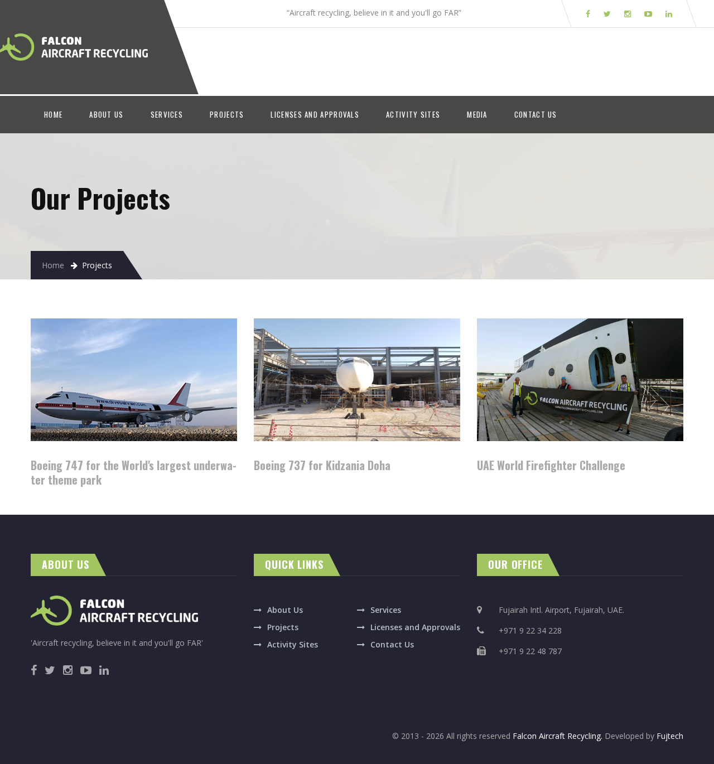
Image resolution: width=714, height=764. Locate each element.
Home (53, 265)
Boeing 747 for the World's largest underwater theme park (134, 472)
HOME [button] (60, 114)
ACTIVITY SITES (413, 114)
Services (385, 610)
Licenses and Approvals (415, 627)
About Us (285, 610)
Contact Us (392, 644)
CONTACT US (535, 114)
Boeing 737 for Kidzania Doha (322, 465)
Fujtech (670, 736)
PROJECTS (227, 114)
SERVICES (167, 114)
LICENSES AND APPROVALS (315, 114)
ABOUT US (106, 114)
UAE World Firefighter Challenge (551, 465)
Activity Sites (292, 644)
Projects (282, 627)
